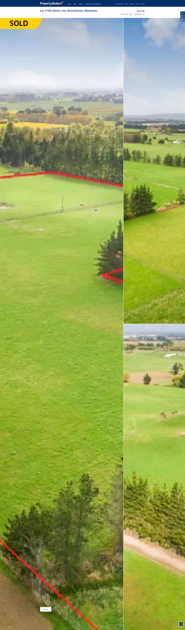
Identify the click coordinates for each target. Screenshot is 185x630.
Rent (80, 4)
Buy (69, 4)
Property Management (93, 4)
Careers (131, 4)
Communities (119, 4)
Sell (75, 4)
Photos (45, 609)
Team (126, 4)
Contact (142, 4)
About (137, 4)
